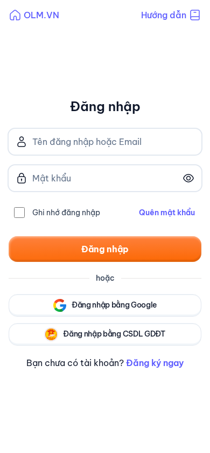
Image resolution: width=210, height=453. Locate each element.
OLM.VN (41, 15)
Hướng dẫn (163, 15)
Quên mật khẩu (167, 212)
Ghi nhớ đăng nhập (66, 212)
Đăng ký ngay (155, 362)
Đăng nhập (105, 249)
